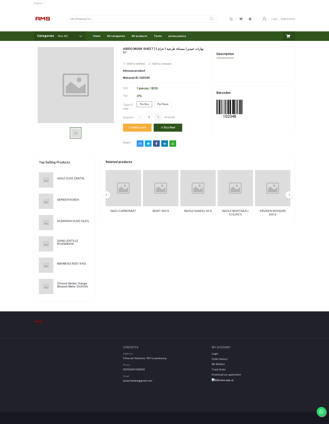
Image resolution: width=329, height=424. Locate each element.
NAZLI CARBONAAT (123, 210)
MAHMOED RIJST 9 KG (71, 263)
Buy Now (169, 127)
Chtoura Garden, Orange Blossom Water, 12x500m (72, 285)
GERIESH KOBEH (68, 199)
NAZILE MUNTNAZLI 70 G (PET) (235, 212)
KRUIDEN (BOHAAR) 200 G (273, 212)
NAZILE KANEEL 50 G (198, 210)
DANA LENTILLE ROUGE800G (67, 242)
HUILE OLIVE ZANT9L (71, 178)
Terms (158, 36)
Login (274, 19)
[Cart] (289, 36)
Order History (220, 359)
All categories (116, 36)
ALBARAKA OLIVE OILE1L (73, 221)
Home (96, 36)
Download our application (226, 374)
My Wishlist (218, 364)
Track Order (219, 369)
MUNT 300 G (161, 210)
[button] (250, 19)
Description (225, 54)
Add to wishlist (135, 63)
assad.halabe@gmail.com (137, 380)
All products (139, 36)
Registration (288, 19)
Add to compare (162, 63)
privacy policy (177, 36)
